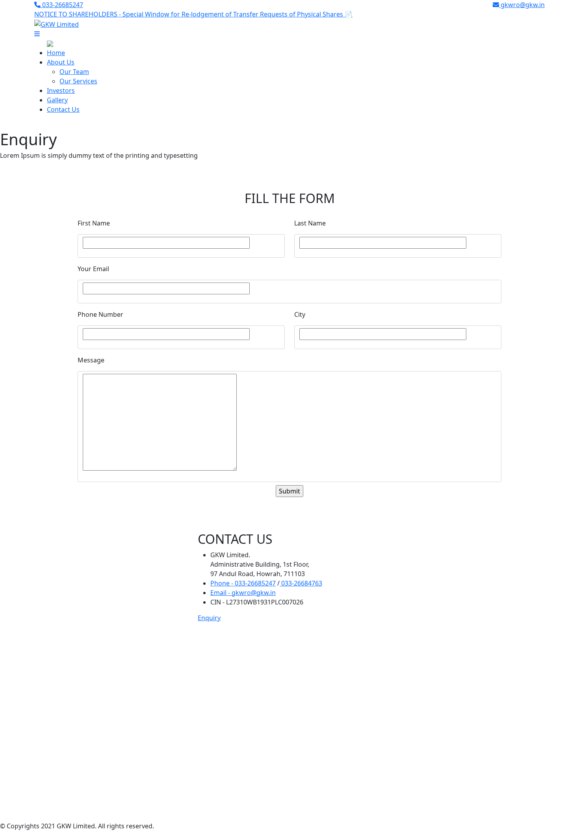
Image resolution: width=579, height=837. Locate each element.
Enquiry (209, 617)
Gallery (57, 100)
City (299, 314)
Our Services (78, 81)
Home (56, 52)
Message (91, 360)
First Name (94, 223)
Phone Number (100, 314)
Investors (61, 90)
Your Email (93, 268)
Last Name (310, 223)
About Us (60, 62)
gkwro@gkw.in (522, 4)
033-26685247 (62, 4)
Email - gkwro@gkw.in (243, 592)
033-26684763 (301, 583)
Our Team (74, 71)
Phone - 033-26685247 (243, 583)
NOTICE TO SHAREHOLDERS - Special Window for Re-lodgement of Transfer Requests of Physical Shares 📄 (193, 14)
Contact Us (63, 109)
